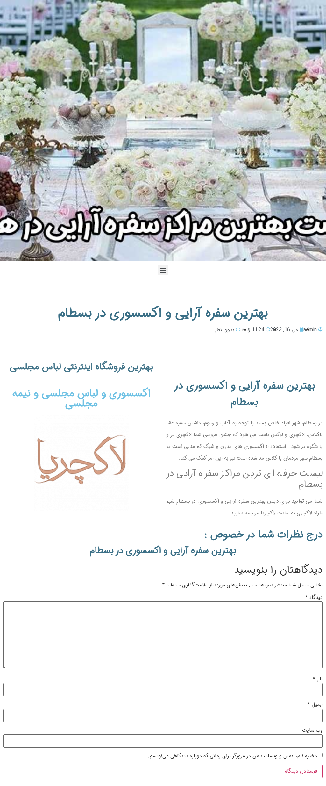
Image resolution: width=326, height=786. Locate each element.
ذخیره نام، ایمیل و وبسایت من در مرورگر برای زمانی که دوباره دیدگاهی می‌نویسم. (232, 756)
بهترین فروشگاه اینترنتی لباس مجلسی (81, 367)
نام (318, 679)
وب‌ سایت (312, 730)
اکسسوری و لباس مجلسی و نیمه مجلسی (81, 399)
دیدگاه (314, 597)
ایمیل (315, 704)
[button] (163, 270)
